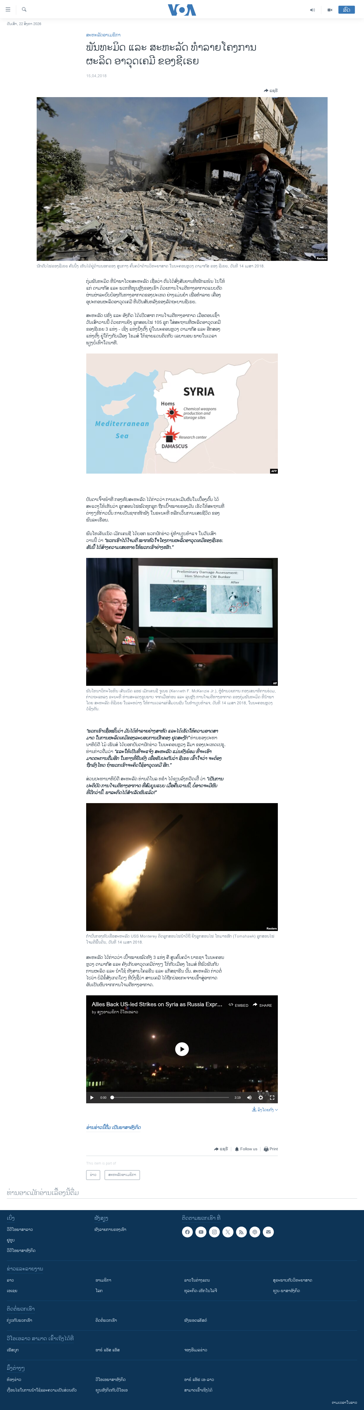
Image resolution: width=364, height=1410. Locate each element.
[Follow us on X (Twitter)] (227, 1232)
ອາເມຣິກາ (103, 1280)
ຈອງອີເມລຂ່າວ (195, 1350)
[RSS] (241, 1232)
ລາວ (10, 1280)
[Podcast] (254, 1232)
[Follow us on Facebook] (187, 1232)
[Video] (329, 10)
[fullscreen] (272, 1097)
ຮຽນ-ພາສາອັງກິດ (286, 1291)
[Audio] (312, 10)
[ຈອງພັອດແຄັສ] (268, 1232)
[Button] (271, 90)
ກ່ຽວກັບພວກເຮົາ (19, 1320)
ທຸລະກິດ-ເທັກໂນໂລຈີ (200, 1291)
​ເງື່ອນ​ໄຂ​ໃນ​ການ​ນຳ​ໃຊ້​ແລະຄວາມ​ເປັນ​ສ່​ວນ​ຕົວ (42, 1390)
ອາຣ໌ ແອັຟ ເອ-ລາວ (199, 1380)
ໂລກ (99, 1291)
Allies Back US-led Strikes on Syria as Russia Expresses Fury (168, 1004)
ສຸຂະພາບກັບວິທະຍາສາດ (292, 1280)
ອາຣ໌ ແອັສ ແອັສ (108, 1350)
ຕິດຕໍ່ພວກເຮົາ (106, 1320)
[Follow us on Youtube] (200, 1232)
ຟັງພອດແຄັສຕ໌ (195, 1320)
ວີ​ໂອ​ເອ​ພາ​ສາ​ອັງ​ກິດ (111, 1380)
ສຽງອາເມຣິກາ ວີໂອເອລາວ (117, 1012)
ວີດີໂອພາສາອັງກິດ (21, 1251)
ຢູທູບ (11, 1240)
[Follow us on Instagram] (214, 1232)
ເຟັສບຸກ (13, 1350)
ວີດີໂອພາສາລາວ (20, 1230)
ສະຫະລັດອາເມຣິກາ (103, 35)
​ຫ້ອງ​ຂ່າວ (14, 1380)
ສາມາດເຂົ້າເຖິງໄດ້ (198, 1390)
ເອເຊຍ (12, 1291)
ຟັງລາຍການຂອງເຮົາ (110, 1230)
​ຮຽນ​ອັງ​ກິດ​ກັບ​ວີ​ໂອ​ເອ (112, 1390)
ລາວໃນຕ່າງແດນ (197, 1280)
